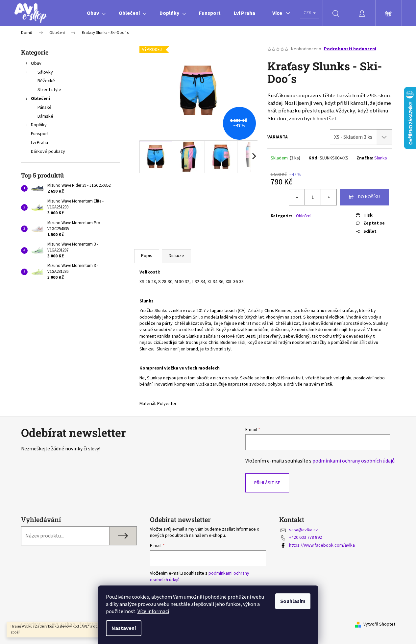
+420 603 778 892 (305, 537)
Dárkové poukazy (48, 151)
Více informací (153, 611)
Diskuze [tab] (176, 255)
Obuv (36, 63)
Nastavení (123, 628)
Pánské (44, 107)
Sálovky (45, 72)
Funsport (40, 134)
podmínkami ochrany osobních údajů (353, 461)
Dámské (45, 116)
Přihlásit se (267, 483)
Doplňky (39, 125)
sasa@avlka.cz (303, 530)
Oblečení (40, 98)
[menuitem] (96, 13)
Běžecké (46, 81)
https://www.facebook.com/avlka (322, 545)
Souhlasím (293, 601)
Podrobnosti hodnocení (350, 49)
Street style (49, 89)
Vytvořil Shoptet (379, 624)
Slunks (380, 158)
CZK (308, 13)
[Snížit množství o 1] (297, 197)
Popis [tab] (146, 255)
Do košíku (369, 197)
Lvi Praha (39, 142)
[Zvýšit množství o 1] (328, 197)
